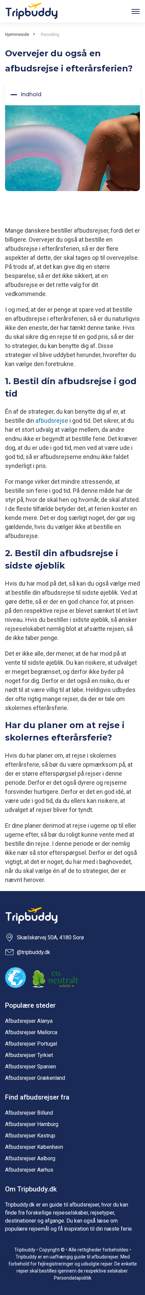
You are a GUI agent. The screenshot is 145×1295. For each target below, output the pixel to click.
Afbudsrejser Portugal (31, 1044)
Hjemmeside (17, 34)
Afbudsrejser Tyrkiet (29, 1055)
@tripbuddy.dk (33, 952)
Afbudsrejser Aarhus (29, 1170)
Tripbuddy (31, 11)
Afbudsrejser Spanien (30, 1066)
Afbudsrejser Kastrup (30, 1135)
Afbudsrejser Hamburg (31, 1124)
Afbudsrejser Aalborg (30, 1158)
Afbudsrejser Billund (29, 1113)
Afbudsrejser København (34, 1147)
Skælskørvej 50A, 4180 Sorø (50, 937)
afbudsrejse (51, 420)
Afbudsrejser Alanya (29, 1021)
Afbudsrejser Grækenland (35, 1078)
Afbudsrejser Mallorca (31, 1032)
